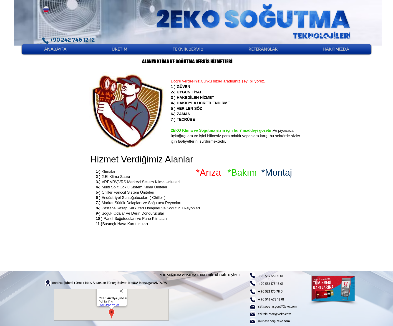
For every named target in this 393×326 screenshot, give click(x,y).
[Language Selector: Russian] (48, 9)
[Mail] (253, 307)
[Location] (48, 283)
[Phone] (45, 40)
